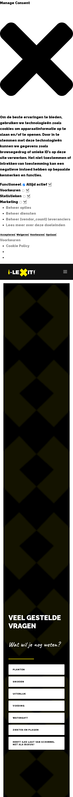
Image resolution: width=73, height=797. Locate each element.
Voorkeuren (37, 234)
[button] (36, 60)
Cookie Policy (17, 246)
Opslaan (51, 234)
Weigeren (22, 234)
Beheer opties (18, 208)
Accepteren (7, 234)
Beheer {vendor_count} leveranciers (38, 219)
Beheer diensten (21, 213)
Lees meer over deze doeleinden (35, 225)
